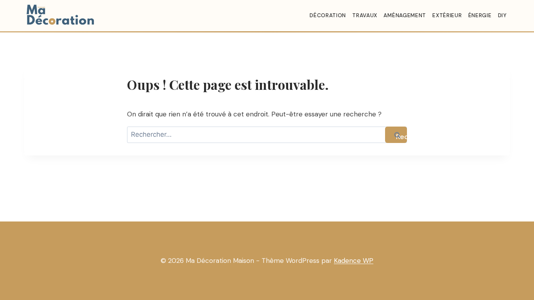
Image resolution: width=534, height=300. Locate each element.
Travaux (364, 15)
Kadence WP (353, 260)
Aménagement (404, 15)
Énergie (480, 15)
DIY (502, 15)
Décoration (328, 15)
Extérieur (447, 15)
